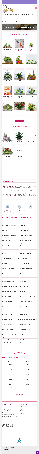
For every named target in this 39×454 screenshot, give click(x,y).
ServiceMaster (22, 271)
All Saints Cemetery (23, 299)
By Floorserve (22, 273)
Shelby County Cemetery (24, 321)
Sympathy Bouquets (19, 156)
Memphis (4, 273)
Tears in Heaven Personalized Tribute (19, 65)
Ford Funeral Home (5, 263)
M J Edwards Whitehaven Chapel (8, 281)
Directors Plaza (5, 316)
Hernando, (10, 369)
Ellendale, (10, 366)
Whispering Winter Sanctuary (7, 49)
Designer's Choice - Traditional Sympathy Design (7, 96)
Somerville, (28, 376)
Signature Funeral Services (7, 276)
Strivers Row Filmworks (24, 311)
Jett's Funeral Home (23, 225)
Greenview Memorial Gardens (25, 332)
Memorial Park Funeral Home (7, 283)
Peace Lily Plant (19, 80)
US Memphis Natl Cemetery (7, 299)
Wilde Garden (19, 96)
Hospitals (21, 409)
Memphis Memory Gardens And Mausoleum (10, 235)
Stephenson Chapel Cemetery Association (27, 327)
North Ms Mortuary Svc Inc (25, 334)
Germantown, (27, 366)
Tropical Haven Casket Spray (7, 65)
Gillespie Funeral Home (6, 342)
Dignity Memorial (23, 281)
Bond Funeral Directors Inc (25, 304)
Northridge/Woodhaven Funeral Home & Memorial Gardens (28, 222)
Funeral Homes (22, 410)
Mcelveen (22, 288)
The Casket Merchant (6, 245)
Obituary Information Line (7, 238)
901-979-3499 (6, 412)
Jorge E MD (4, 253)
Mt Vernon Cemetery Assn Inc (25, 309)
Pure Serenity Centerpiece (31, 65)
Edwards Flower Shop (24, 276)
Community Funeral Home (24, 260)
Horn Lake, (28, 369)
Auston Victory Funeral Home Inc (8, 268)
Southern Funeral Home (24, 306)
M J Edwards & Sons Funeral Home (26, 268)
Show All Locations (19, 394)
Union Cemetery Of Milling (7, 314)
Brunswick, (10, 361)
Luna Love (31, 96)
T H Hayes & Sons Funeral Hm (7, 271)
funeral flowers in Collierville (8, 186)
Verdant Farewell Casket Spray (7, 112)
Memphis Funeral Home (24, 227)
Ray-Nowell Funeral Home (7, 337)
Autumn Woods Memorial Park (7, 243)
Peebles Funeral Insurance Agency (26, 240)
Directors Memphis (23, 314)
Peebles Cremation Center (25, 238)
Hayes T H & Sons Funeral (6, 250)
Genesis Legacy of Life (24, 248)
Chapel (3, 248)
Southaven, (10, 379)
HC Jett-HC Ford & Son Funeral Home (9, 225)
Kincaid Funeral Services (24, 263)
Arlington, (27, 382)
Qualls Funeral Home (6, 306)
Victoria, (27, 379)
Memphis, (10, 371)
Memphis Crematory (23, 291)
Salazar (21, 250)
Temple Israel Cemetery (6, 258)
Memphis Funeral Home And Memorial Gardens (10, 286)
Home (3, 21)
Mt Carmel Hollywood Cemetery (26, 255)
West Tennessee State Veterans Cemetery (10, 344)
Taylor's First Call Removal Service (26, 337)
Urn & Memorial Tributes (7, 141)
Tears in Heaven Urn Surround (31, 80)
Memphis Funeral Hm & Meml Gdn (26, 283)
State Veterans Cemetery (7, 304)
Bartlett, (10, 384)
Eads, (28, 364)
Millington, (28, 371)
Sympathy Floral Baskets (31, 141)
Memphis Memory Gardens (25, 324)
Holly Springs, (10, 387)
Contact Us (22, 413)
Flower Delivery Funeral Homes (10, 21)
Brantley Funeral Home (24, 339)
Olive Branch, (27, 374)
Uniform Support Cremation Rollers (8, 260)
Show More (19, 120)
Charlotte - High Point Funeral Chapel (9, 291)
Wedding (21, 406)
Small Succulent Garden (31, 49)
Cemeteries (4, 230)
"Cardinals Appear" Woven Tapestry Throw (19, 49)
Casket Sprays (7, 156)
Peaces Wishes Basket (7, 80)
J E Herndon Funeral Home (7, 222)
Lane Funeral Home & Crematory (26, 235)
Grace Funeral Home (23, 342)
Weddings (32, 14)
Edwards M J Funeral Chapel (25, 329)
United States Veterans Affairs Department (28, 296)
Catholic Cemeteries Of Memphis (26, 253)
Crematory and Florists (24, 230)
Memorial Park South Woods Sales (26, 301)
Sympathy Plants (19, 141)
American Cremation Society (7, 266)
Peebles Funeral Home (6, 240)
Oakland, (10, 374)
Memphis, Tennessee (7, 449)
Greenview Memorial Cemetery (8, 332)
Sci (2, 288)
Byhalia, (27, 361)
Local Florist (22, 412)
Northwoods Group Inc (24, 286)
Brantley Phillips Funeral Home (7, 329)
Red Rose (19, 112)
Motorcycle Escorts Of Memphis (8, 327)
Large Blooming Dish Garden (31, 112)
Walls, (10, 382)
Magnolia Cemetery (5, 227)
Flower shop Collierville (13, 195)
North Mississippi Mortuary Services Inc (9, 334)
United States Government (7, 296)
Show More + (19, 352)
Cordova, (10, 364)
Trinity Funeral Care (23, 258)
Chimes (21, 245)
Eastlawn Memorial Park (24, 316)
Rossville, (10, 376)
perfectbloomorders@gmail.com (9, 414)
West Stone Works (23, 266)
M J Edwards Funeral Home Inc (25, 278)
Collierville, (28, 384)
